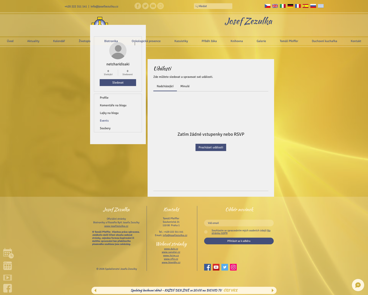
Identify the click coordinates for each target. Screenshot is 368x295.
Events (104, 121)
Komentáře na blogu (113, 105)
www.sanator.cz (171, 252)
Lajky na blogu (109, 113)
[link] (165, 86)
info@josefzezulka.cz (104, 6)
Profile (104, 98)
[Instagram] (233, 267)
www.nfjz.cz (171, 259)
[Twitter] (224, 267)
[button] (261, 41)
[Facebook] (207, 267)
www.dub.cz (171, 248)
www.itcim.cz (171, 255)
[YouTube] (216, 267)
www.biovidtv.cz (171, 262)
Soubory (105, 128)
